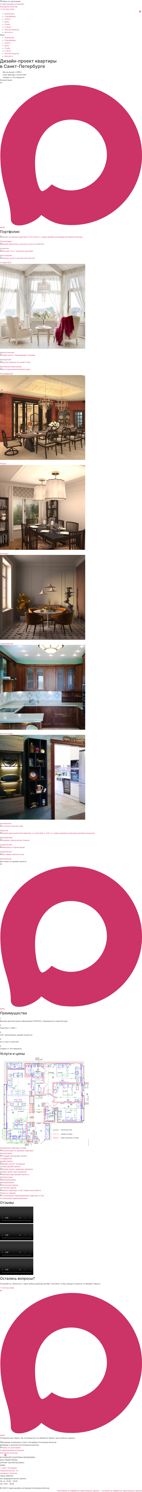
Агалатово (4, 248)
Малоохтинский (7, 352)
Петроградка (6, 241)
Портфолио (9, 14)
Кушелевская (5, 859)
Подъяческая (6, 852)
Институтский (6, 733)
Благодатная (5, 359)
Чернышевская (6, 643)
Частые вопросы (11, 30)
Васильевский (6, 837)
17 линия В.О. (5, 262)
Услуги (7, 19)
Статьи (7, 27)
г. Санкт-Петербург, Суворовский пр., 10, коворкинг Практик (9, 1470)
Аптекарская (5, 823)
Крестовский (6, 255)
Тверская (4, 830)
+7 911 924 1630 (7, 9)
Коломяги (4, 553)
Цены (6, 22)
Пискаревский (6, 374)
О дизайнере (10, 16)
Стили (7, 24)
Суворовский (6, 845)
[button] (71, 35)
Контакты (8, 32)
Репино (3, 464)
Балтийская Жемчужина (10, 367)
